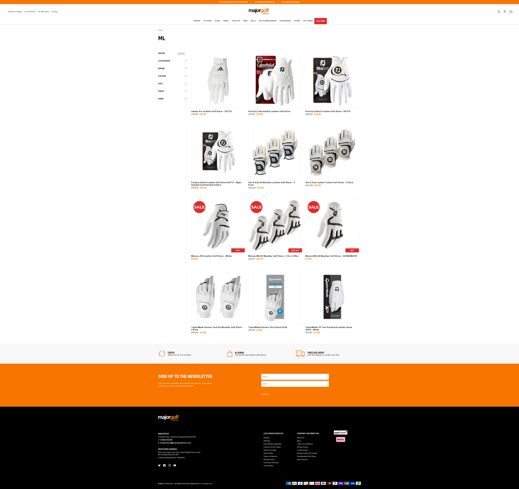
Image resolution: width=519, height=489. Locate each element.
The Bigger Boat (206, 483)
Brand (161, 68)
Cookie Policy (302, 450)
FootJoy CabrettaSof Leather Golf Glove (269, 111)
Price (161, 91)
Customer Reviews (271, 463)
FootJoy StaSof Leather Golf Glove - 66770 (327, 111)
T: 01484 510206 (165, 440)
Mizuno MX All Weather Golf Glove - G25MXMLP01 (331, 256)
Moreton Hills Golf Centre (307, 453)
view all (181, 54)
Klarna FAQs (268, 453)
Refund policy (269, 459)
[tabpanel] (191, 353)
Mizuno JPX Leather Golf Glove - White (211, 256)
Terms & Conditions (305, 444)
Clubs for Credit (270, 450)
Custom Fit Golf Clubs (272, 447)
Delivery (267, 441)
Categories (164, 60)
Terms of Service (270, 456)
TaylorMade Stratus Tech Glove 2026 (267, 327)
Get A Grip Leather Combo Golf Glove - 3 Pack (329, 182)
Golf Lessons (302, 459)
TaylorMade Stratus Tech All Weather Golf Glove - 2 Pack (217, 328)
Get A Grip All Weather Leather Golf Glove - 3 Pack (271, 183)
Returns (267, 438)
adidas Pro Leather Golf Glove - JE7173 (211, 111)
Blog (299, 441)
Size (160, 83)
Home (160, 30)
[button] (499, 12)
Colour (162, 76)
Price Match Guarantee (273, 444)
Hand (160, 98)
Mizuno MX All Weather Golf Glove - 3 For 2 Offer (273, 256)
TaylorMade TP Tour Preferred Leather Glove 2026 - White (328, 328)
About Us (300, 438)
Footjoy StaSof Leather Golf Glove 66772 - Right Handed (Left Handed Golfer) (216, 183)
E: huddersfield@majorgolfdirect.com (174, 443)
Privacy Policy (302, 447)
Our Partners (268, 466)
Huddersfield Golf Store (306, 456)
